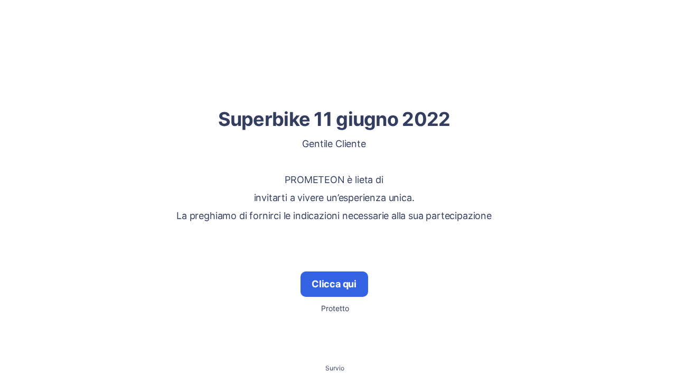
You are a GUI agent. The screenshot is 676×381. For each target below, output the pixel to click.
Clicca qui (334, 283)
